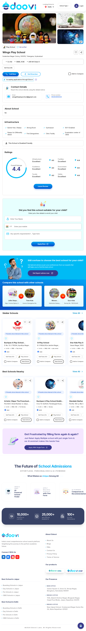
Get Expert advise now (41, 273)
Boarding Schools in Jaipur (13, 585)
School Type (64, 6)
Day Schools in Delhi (10, 611)
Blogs (49, 544)
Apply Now (42, 244)
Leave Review (43, 186)
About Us (50, 540)
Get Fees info (8, 68)
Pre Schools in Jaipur (11, 592)
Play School (24, 356)
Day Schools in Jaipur (11, 589)
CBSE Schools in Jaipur (11, 595)
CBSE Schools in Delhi (11, 618)
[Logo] (19, 6)
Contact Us (51, 550)
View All (76, 313)
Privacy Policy (52, 554)
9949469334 (56, 97)
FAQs (48, 547)
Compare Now (22, 296)
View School (25, 361)
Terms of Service (53, 557)
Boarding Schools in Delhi (12, 608)
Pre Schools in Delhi (10, 615)
